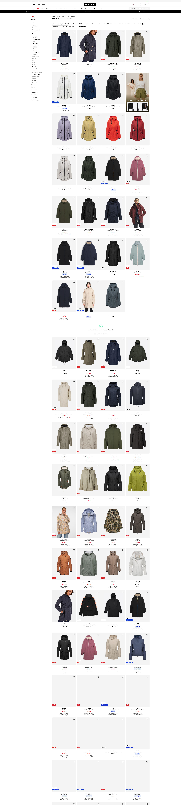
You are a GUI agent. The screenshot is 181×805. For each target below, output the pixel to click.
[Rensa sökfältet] (148, 8)
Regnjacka (73, 16)
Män (39, 4)
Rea (60, 23)
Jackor (63, 16)
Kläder (58, 16)
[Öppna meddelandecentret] (141, 4)
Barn (43, 4)
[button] (134, 19)
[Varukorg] (149, 4)
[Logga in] (137, 4)
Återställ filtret (82, 26)
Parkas (67, 16)
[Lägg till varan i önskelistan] (74, 32)
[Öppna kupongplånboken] (133, 4)
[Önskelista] (145, 4)
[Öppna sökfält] (130, 8)
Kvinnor (33, 4)
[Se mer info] (64, 70)
